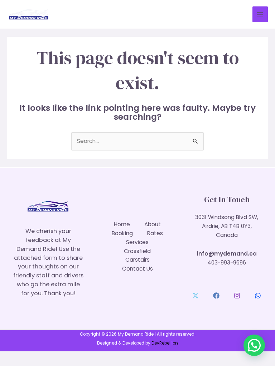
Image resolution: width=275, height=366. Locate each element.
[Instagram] (237, 295)
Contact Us (137, 268)
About (152, 224)
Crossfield (137, 251)
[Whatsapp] (258, 295)
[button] (254, 345)
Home (122, 224)
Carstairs (137, 259)
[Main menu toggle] (260, 14)
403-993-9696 (226, 262)
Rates (155, 233)
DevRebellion (164, 343)
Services (137, 242)
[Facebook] (216, 295)
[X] (195, 295)
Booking (122, 233)
